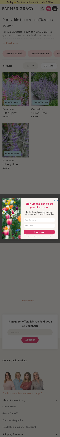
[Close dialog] (56, 200)
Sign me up (39, 232)
